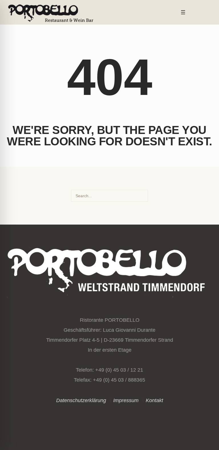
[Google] (209, 12)
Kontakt (154, 400)
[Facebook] (201, 12)
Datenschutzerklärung (81, 400)
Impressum (126, 400)
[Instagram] (193, 12)
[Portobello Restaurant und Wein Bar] (109, 270)
